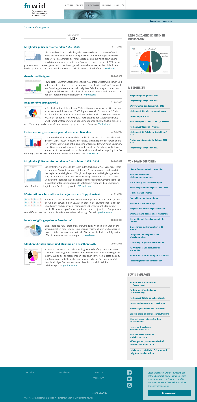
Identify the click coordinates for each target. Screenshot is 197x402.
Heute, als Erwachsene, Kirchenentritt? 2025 (140, 328)
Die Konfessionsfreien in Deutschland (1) (148, 169)
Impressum (167, 21)
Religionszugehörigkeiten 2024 (144, 95)
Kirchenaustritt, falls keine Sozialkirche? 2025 (148, 133)
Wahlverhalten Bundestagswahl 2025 (147, 106)
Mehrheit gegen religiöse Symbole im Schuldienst (145, 320)
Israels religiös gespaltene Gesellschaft (48, 220)
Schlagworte (92, 5)
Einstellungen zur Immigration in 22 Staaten (146, 228)
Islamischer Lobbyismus (141, 193)
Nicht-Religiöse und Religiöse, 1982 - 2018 (149, 187)
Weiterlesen (109, 68)
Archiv (79, 5)
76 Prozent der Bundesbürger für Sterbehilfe (145, 249)
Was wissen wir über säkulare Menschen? (149, 214)
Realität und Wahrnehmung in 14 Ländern (149, 255)
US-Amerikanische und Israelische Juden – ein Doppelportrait (62, 194)
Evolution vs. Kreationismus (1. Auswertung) (143, 283)
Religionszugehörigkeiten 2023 (144, 100)
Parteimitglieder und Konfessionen (146, 260)
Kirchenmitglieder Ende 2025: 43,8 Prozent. (149, 121)
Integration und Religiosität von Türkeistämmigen (144, 235)
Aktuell (69, 5)
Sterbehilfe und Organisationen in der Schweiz (147, 220)
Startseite (29, 27)
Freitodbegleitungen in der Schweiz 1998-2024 (149, 141)
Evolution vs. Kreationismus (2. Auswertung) (143, 291)
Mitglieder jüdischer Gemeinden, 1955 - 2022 (52, 47)
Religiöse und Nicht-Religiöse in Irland (147, 208)
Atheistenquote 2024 (139, 116)
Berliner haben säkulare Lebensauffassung (149, 314)
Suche (124, 5)
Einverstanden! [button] (169, 393)
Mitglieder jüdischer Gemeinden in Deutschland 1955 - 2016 (61, 161)
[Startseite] (44, 8)
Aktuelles (30, 372)
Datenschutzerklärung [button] (158, 386)
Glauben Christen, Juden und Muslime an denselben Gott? (60, 244)
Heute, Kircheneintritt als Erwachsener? (148, 303)
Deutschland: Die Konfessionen (144, 198)
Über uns (106, 5)
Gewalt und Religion (37, 76)
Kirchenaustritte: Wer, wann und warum (148, 111)
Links (116, 5)
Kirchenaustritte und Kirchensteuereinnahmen (141, 175)
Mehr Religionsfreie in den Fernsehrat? (148, 308)
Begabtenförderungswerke (41, 102)
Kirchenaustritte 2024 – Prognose (145, 127)
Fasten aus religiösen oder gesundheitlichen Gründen (57, 132)
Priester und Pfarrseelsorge (142, 203)
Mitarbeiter (64, 372)
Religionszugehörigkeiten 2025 (144, 147)
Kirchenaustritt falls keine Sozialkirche (147, 298)
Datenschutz (155, 21)
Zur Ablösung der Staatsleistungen (146, 182)
